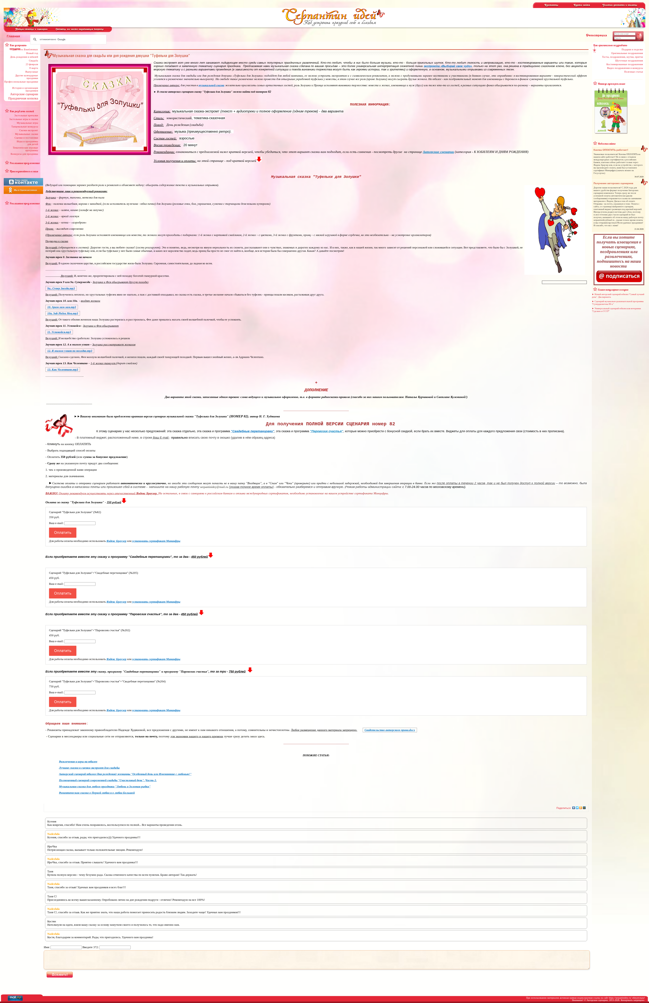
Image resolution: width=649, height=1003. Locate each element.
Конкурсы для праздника (24, 154)
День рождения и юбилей (24, 57)
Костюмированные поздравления (624, 64)
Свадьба (33, 60)
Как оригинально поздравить (610, 45)
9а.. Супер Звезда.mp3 (61, 288)
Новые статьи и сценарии (31, 29)
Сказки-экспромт (28, 130)
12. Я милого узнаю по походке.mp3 (69, 350)
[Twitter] (577, 808)
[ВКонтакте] (573, 808)
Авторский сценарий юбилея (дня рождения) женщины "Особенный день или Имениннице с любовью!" (125, 774)
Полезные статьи (633, 71)
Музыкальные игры (27, 123)
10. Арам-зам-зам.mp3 (61, 307)
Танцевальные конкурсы (24, 126)
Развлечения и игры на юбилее (78, 761)
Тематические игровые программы (25, 149)
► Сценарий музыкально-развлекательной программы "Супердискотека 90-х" (618, 302)
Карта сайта (582, 5)
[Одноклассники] (581, 808)
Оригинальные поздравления (627, 53)
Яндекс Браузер (116, 541)
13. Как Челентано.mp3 (62, 369)
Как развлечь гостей (22, 111)
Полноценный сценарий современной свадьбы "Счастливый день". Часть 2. (108, 780)
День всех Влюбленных (25, 49)
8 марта (33, 68)
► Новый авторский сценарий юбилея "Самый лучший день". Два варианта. (618, 295)
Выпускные (31, 71)
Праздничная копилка (23, 98)
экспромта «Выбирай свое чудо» (448, 66)
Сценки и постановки (26, 137)
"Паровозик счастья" (326, 431)
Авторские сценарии (24, 94)
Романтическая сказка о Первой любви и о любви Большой (97, 792)
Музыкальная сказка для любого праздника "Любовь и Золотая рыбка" (105, 786)
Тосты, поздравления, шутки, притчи (622, 57)
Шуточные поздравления (629, 60)
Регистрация (596, 35)
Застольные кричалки (26, 115)
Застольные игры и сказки (23, 119)
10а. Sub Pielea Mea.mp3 (62, 313)
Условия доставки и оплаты (619, 5)
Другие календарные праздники (26, 76)
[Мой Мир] (584, 808)
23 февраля (32, 64)
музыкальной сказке (211, 85)
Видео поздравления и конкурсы (625, 68)
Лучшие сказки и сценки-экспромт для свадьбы (89, 767)
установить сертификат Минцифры (156, 541)
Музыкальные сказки (26, 134)
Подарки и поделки (632, 49)
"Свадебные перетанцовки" (252, 431)
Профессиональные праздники (21, 81)
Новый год (32, 53)
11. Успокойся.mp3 (59, 332)
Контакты (551, 5)
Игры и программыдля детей (27, 142)
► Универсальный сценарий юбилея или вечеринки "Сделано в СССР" (616, 309)
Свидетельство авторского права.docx (390, 730)
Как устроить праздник (18, 47)
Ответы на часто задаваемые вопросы (80, 29)
